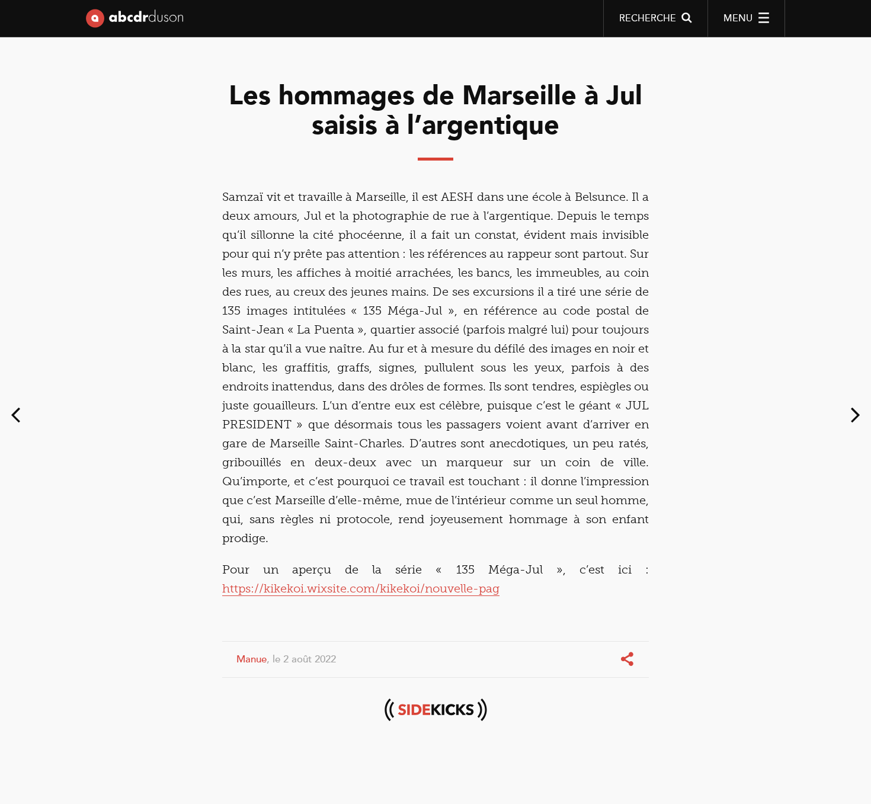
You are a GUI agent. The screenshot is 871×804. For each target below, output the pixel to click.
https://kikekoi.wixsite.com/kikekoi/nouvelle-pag (360, 588)
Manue (251, 659)
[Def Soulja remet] (15, 417)
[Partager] (628, 659)
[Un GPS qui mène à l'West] (855, 417)
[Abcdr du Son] (134, 21)
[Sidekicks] (435, 710)
